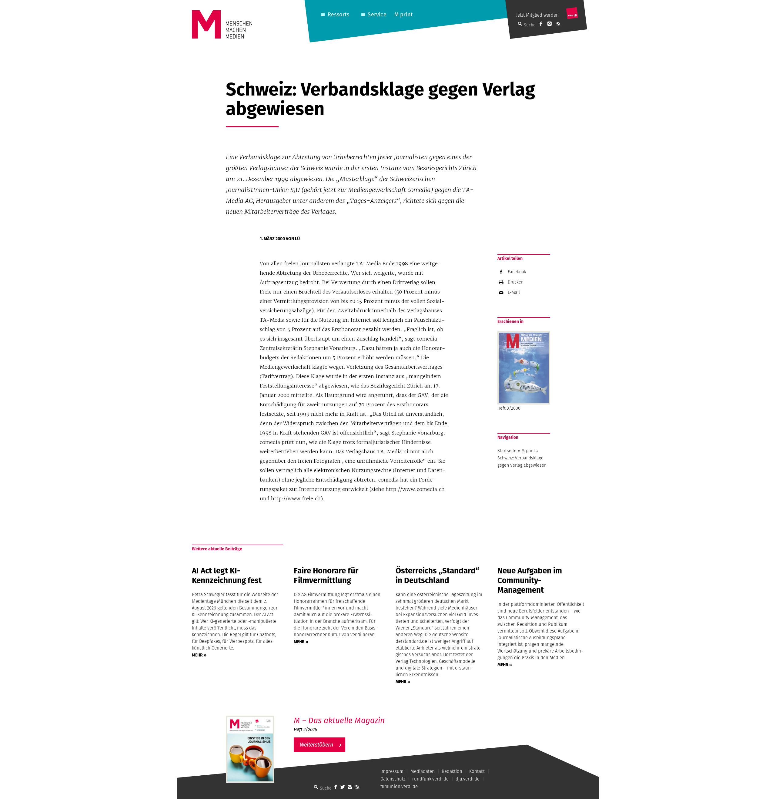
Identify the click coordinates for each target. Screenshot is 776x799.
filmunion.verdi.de (399, 786)
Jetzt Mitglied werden (537, 15)
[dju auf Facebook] (540, 23)
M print (403, 14)
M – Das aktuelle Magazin (339, 720)
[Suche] (316, 787)
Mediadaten (422, 771)
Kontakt (477, 771)
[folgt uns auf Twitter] (342, 787)
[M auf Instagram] (549, 23)
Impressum (391, 771)
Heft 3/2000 (508, 408)
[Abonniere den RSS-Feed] (558, 23)
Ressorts (338, 14)
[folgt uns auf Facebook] (335, 787)
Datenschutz (392, 779)
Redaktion (452, 771)
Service (377, 14)
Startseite (507, 451)
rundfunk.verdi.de (430, 779)
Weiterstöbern (316, 744)
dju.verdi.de (468, 779)
